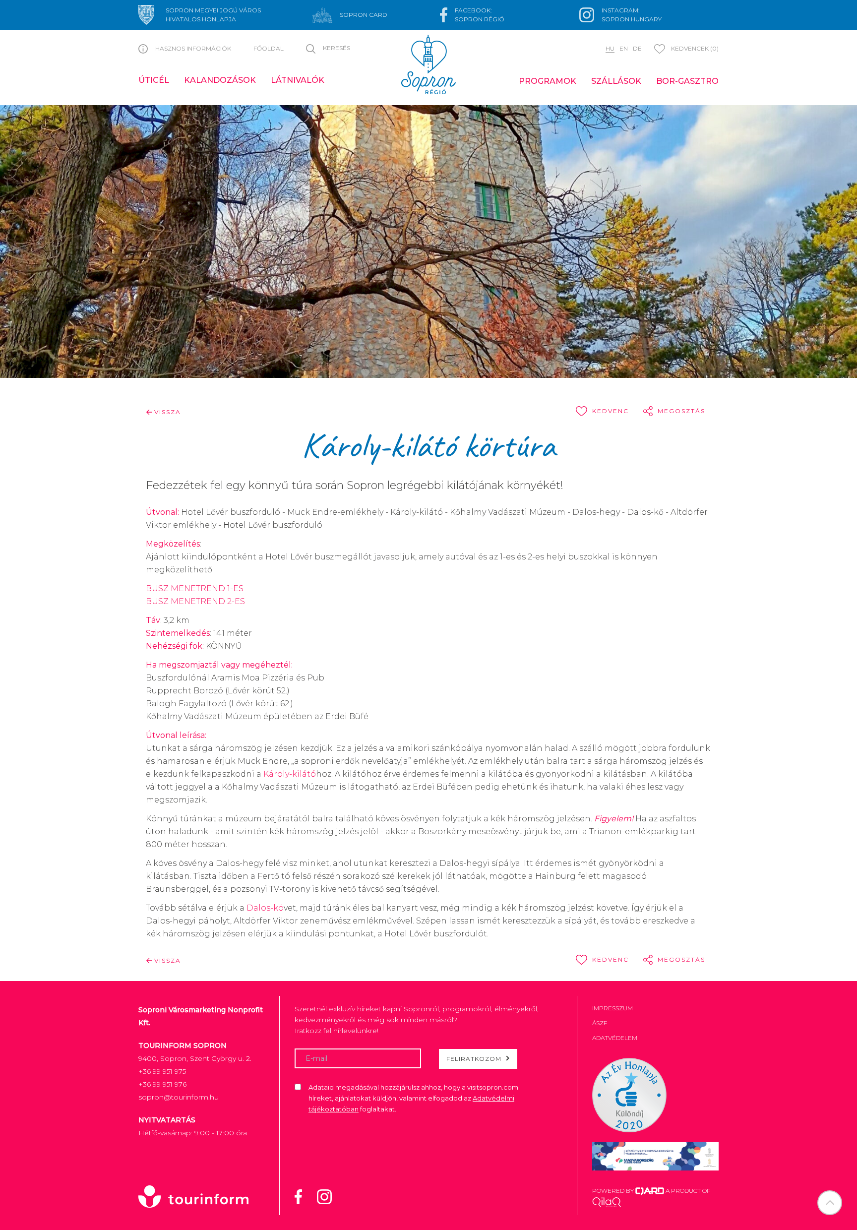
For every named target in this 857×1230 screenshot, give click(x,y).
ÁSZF (599, 1023)
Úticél (153, 80)
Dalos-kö (265, 908)
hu (610, 48)
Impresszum (612, 1008)
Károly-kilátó (289, 774)
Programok (547, 81)
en (623, 48)
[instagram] (330, 1196)
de (637, 48)
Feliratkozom (473, 1058)
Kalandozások (220, 80)
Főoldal (268, 48)
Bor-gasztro (687, 81)
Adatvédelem (614, 1038)
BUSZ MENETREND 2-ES (195, 601)
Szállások (616, 81)
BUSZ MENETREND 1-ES (195, 588)
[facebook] (304, 1196)
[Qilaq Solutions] (606, 1201)
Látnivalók (297, 80)
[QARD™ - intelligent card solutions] (649, 1190)
